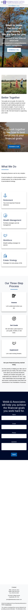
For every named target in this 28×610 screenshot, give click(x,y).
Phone (14, 432)
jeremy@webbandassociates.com (14, 599)
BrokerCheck (8, 604)
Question (14, 442)
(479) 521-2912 (15, 589)
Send (14, 454)
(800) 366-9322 (15, 591)
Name (14, 414)
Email (14, 423)
